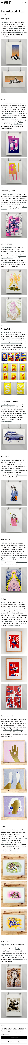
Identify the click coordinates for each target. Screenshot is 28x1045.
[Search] (22, 2)
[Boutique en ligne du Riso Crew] (7, 2)
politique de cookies (5, 1034)
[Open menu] (2, 2)
